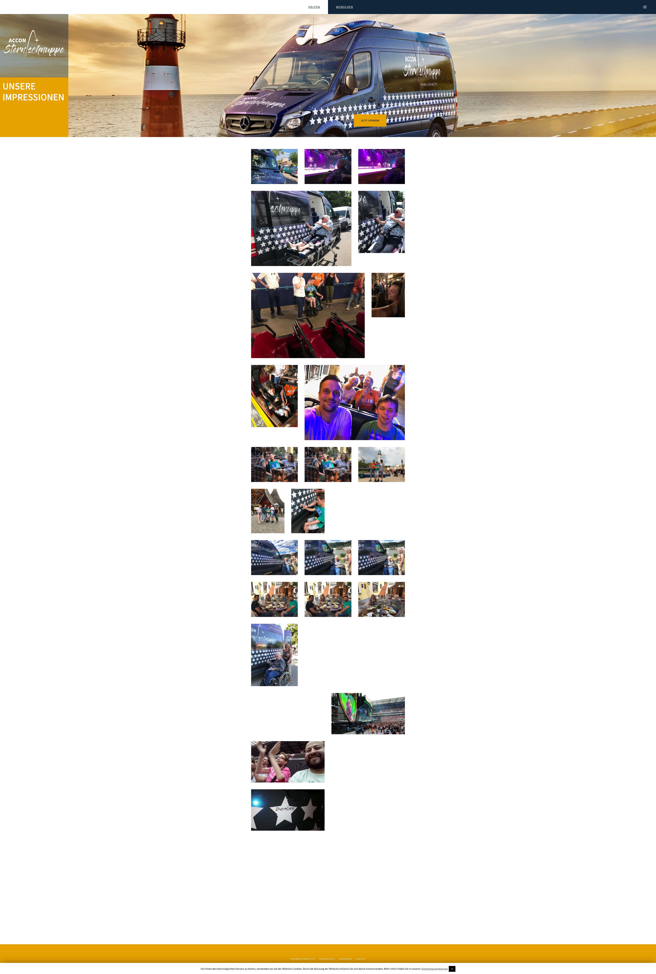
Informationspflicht (302, 959)
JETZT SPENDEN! (370, 120)
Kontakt (361, 959)
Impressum (345, 959)
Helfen (314, 7)
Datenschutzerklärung (434, 968)
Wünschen (344, 7)
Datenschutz (327, 959)
